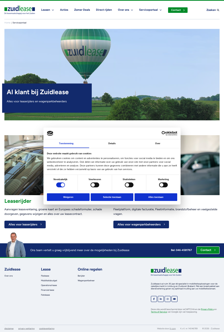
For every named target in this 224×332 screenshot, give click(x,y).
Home (7, 22)
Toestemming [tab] (66, 143)
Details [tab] (112, 143)
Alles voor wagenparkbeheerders (139, 224)
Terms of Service (159, 312)
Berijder (81, 276)
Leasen (46, 9)
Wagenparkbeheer (86, 280)
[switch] (95, 184)
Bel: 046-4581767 (181, 250)
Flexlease (45, 276)
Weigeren (68, 197)
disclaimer (9, 328)
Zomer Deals (82, 9)
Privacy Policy (207, 309)
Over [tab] (157, 143)
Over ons (124, 9)
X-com (173, 328)
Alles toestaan (155, 197)
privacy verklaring (26, 328)
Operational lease (49, 285)
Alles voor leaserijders (23, 224)
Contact (176, 9)
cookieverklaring (46, 328)
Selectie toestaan (112, 197)
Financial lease (47, 290)
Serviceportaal (148, 9)
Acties (64, 9)
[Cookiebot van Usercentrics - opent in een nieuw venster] (164, 133)
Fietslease (45, 295)
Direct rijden (104, 9)
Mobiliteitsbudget (49, 280)
